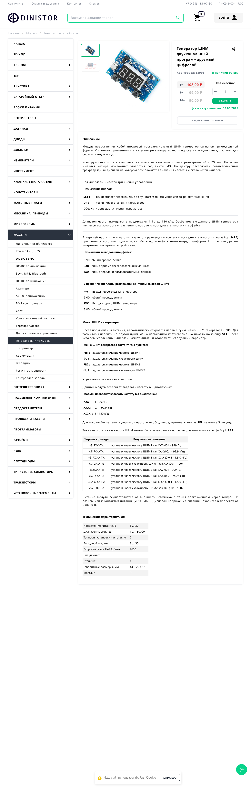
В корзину (225, 100)
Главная (14, 33)
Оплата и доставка (45, 3)
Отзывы (95, 3)
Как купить (16, 3)
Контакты (74, 3)
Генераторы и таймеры (61, 33)
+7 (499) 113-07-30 (199, 3)
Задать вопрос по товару (207, 120)
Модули (31, 33)
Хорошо (169, 777)
